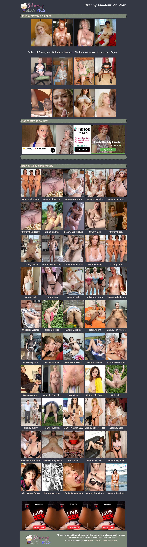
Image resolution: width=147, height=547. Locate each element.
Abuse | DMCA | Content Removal (102, 540)
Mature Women (65, 52)
